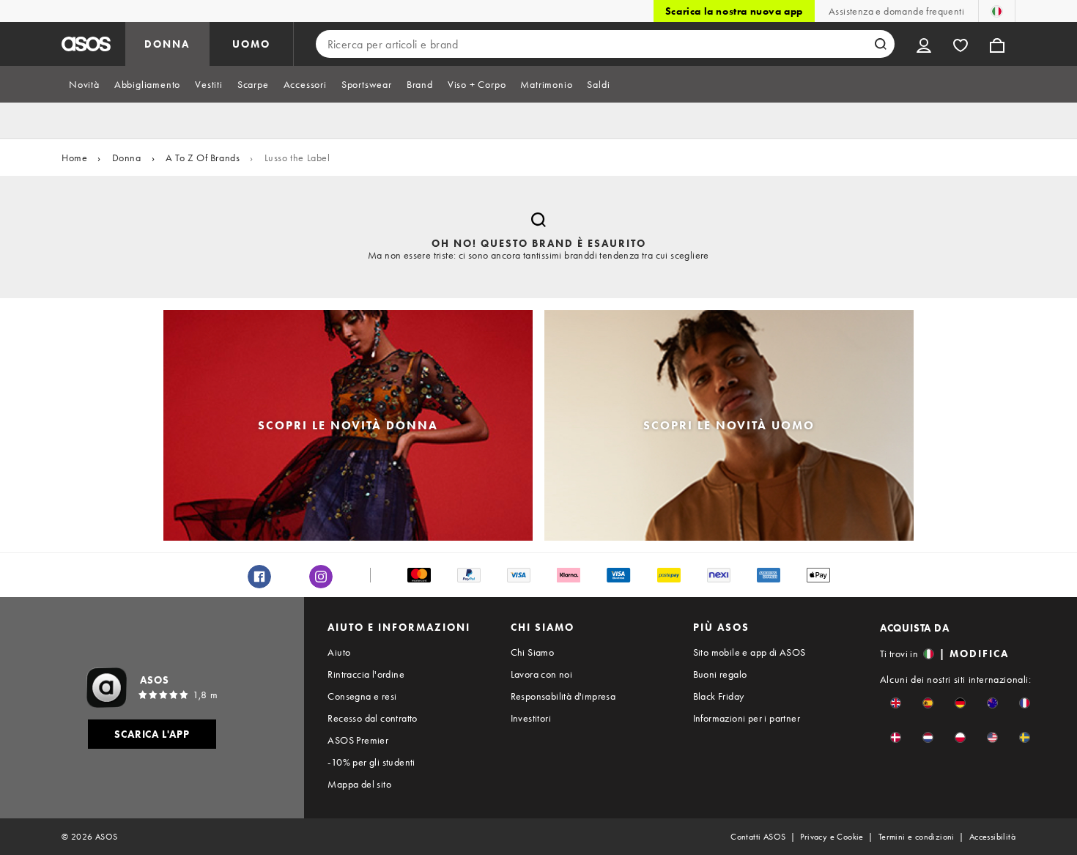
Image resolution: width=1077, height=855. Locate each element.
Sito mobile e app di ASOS (749, 652)
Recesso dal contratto (372, 718)
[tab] (84, 84)
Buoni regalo (720, 674)
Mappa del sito (359, 784)
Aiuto (338, 652)
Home (74, 157)
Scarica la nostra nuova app (734, 11)
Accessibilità (992, 837)
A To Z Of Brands (203, 157)
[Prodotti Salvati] (960, 44)
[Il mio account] (924, 44)
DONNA (167, 44)
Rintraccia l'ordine (365, 674)
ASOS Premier (357, 740)
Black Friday (718, 696)
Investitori (531, 718)
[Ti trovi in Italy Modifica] (997, 11)
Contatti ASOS (757, 837)
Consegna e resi (361, 696)
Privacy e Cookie (831, 837)
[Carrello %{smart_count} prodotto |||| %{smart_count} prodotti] (997, 44)
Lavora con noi (542, 674)
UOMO (251, 44)
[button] (895, 702)
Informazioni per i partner (746, 718)
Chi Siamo (533, 652)
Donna (126, 157)
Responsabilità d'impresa (563, 696)
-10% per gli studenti (371, 762)
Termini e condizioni (916, 837)
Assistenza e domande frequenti (896, 11)
